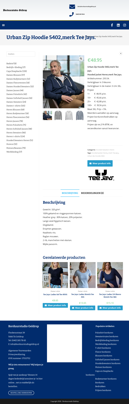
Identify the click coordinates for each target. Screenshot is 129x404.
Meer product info (102, 163)
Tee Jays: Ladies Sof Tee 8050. (55, 294)
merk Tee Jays (113, 153)
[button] (3, 25)
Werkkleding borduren (101, 344)
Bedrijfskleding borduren (102, 340)
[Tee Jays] (101, 175)
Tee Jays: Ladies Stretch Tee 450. (82, 295)
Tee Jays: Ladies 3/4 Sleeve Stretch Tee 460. (110, 295)
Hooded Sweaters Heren (105, 150)
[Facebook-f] (112, 25)
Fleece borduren (98, 352)
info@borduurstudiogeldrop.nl (86, 6)
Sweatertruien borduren (102, 336)
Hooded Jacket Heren (100, 153)
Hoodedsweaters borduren (103, 363)
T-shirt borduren (98, 348)
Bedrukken (95, 386)
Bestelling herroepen (21, 393)
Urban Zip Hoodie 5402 (96, 156)
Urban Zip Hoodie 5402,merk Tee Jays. (108, 36)
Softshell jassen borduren (102, 359)
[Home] (83, 36)
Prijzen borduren (98, 390)
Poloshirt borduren (103, 332)
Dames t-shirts (55, 291)
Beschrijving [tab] (70, 193)
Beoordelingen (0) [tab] (92, 193)
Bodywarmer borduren (101, 379)
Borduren (101, 382)
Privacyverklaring (16, 354)
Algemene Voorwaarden (19, 350)
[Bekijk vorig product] (121, 53)
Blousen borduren (99, 355)
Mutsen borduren (102, 367)
